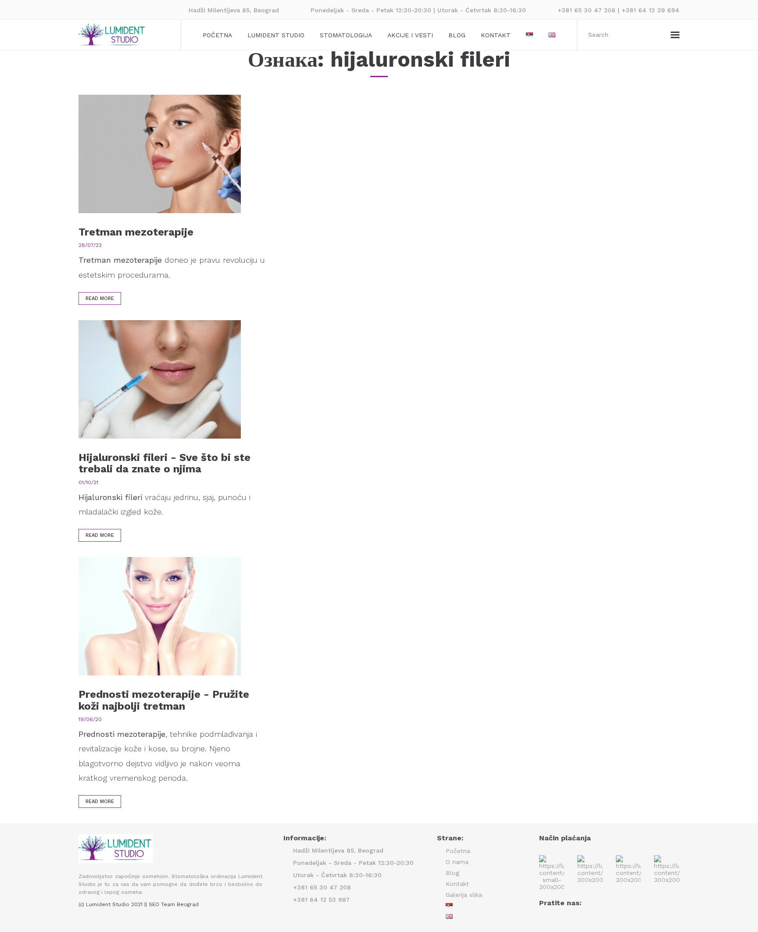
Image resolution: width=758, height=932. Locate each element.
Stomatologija (346, 35)
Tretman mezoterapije (136, 232)
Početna (217, 35)
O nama (457, 861)
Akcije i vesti (410, 35)
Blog (456, 35)
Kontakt (496, 35)
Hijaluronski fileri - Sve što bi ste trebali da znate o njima (164, 463)
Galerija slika (464, 894)
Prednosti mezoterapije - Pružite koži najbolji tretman (164, 700)
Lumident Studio (275, 35)
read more (100, 298)
